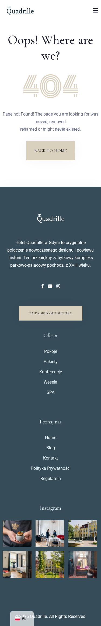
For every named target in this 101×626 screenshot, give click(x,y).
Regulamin (50, 478)
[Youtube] (51, 286)
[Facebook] (43, 286)
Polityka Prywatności (51, 468)
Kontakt (50, 458)
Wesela (50, 382)
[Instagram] (58, 286)
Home (50, 437)
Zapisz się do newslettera (50, 313)
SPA (50, 392)
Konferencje (50, 371)
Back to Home (50, 150)
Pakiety (51, 361)
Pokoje (50, 351)
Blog (50, 447)
